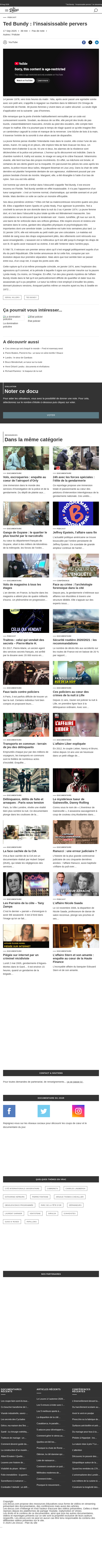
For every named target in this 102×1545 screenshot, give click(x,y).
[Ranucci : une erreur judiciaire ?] (76, 832)
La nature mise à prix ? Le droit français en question (84, 1444)
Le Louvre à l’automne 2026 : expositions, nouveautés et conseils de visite (50, 1399)
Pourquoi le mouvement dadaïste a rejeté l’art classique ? (48, 1485)
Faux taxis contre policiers (21, 691)
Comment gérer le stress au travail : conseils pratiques (50, 1436)
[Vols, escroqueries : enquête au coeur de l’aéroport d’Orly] (26, 458)
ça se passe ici (74, 1081)
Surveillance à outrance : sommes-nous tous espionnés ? (15, 1481)
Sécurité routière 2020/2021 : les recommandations (75, 641)
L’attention (77, 1450)
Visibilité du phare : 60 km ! (13, 1468)
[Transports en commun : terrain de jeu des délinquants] (26, 725)
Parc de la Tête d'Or (51, 1205)
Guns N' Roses (12, 1222)
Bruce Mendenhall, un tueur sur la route (23, 362)
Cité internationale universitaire (22, 1189)
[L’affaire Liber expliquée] (76, 725)
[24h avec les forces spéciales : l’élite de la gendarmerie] (76, 458)
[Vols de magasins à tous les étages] (26, 566)
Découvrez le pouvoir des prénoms (84, 1456)
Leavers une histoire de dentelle (12, 1462)
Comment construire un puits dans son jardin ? (50, 1466)
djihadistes (70, 1214)
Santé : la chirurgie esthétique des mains (15, 1432)
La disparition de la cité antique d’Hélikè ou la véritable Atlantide (47, 1417)
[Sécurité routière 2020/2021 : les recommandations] (76, 621)
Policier (16, 34)
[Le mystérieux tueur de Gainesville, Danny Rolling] (76, 780)
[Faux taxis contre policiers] (26, 673)
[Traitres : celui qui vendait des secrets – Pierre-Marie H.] (26, 621)
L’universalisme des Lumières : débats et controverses (86, 1475)
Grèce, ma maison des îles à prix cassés (14, 1425)
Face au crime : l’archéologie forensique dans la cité (72, 586)
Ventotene (35, 1214)
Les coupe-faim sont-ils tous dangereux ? (14, 1401)
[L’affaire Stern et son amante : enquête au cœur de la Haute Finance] (76, 936)
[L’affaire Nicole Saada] (76, 884)
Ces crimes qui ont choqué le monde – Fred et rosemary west (34, 348)
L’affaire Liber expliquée (69, 743)
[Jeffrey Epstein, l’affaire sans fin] (76, 514)
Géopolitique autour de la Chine (84, 1462)
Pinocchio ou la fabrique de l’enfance (85, 1419)
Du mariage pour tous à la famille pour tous (84, 1432)
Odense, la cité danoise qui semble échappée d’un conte (50, 1454)
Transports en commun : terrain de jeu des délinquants (24, 745)
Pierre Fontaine (40, 1197)
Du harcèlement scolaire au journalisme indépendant (85, 1407)
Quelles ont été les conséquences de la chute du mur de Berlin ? (50, 1442)
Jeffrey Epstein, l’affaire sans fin (75, 532)
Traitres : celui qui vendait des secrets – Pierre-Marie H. (23, 641)
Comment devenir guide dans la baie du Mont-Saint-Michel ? (15, 1444)
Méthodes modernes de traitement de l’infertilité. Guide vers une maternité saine (51, 1473)
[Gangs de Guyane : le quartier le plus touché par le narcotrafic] (26, 514)
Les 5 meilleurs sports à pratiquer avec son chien (48, 1411)
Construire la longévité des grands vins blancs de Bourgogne (84, 1487)
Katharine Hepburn (15, 1197)
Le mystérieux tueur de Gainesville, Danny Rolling (71, 801)
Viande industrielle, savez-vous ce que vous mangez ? (14, 1413)
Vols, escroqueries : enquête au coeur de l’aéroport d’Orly (24, 478)
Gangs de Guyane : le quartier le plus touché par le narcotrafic (25, 534)
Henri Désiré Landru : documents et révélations (27, 366)
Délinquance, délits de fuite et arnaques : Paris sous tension (23, 801)
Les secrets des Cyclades (13, 1419)
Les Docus (17, 1522)
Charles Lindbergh (75, 1189)
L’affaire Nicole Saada (68, 903)
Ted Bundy (31, 297)
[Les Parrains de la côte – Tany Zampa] (26, 884)
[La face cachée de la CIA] (26, 832)
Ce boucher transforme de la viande (14, 1407)
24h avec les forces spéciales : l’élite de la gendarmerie (74, 478)
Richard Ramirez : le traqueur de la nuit (23, 371)
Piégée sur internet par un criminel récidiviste (21, 956)
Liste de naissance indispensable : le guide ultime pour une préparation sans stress (51, 1460)
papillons (32, 1222)
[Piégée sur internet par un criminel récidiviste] (26, 936)
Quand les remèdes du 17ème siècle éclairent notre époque (86, 1468)
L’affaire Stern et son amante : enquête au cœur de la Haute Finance (73, 958)
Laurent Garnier (13, 1214)
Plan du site (31, 1522)
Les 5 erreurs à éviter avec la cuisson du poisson (50, 1405)
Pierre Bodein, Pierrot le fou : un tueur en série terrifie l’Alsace (34, 353)
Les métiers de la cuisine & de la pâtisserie (86, 1481)
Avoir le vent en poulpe (83, 1413)
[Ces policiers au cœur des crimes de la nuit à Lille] (76, 673)
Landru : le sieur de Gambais (18, 358)
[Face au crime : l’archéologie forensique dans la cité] (76, 566)
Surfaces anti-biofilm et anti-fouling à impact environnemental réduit (85, 1425)
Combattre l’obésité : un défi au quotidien (14, 1487)
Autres (6, 34)
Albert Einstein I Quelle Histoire (12, 1456)
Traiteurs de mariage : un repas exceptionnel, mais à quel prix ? (13, 1438)
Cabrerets (52, 1189)
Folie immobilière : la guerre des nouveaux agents (14, 1475)
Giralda (52, 1214)
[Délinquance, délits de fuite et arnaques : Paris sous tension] (26, 780)
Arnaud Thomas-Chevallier (70, 1197)
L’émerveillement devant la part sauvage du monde (84, 1401)
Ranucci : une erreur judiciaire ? (75, 851)
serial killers (12, 297)
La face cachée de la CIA (20, 851)
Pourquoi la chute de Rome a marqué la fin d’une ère (50, 1448)
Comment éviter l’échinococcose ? (45, 1479)
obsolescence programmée (19, 1205)
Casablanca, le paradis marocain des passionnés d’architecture (49, 1423)
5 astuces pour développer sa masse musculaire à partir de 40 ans (50, 1430)
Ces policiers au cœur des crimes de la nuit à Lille (71, 693)
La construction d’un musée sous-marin (14, 1450)
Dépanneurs (75, 1205)
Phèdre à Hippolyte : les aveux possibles (83, 1438)
